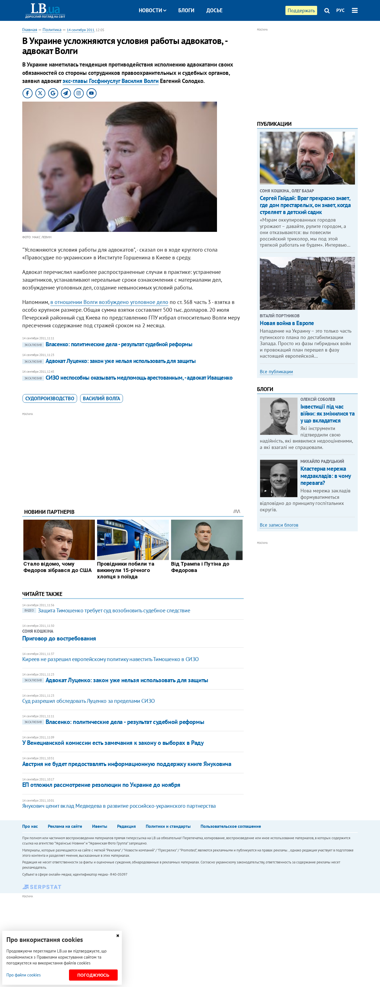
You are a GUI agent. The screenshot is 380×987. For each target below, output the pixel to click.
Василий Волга (101, 398)
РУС (340, 10)
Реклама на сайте (65, 826)
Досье (214, 10)
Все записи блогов (279, 525)
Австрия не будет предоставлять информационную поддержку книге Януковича (126, 764)
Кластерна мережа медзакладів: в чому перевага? (325, 475)
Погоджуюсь (93, 975)
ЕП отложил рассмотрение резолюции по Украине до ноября (101, 785)
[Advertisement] (133, 456)
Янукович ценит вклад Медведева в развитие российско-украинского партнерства (119, 805)
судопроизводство (49, 398)
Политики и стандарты (168, 826)
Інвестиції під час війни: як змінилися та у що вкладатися (327, 413)
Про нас (30, 826)
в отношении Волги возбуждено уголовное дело (109, 302)
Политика (52, 29)
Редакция (126, 826)
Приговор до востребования (59, 638)
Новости (150, 10)
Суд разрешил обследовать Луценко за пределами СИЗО (88, 700)
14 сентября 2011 (80, 30)
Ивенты (99, 826)
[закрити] (117, 936)
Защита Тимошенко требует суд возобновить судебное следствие (107, 610)
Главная (29, 29)
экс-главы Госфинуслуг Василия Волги (111, 81)
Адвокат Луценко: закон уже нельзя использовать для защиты (110, 361)
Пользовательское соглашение (231, 826)
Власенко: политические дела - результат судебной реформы (108, 344)
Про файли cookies (23, 975)
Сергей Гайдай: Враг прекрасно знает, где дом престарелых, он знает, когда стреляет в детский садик (305, 205)
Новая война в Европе (287, 323)
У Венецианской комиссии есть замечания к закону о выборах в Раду (113, 743)
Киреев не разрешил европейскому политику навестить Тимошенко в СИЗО (110, 659)
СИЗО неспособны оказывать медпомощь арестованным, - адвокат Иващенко (128, 377)
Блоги (186, 10)
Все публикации (276, 372)
